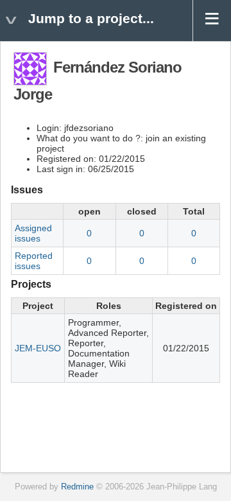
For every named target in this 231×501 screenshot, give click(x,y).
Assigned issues (33, 233)
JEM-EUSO (38, 348)
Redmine (77, 486)
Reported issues (34, 261)
